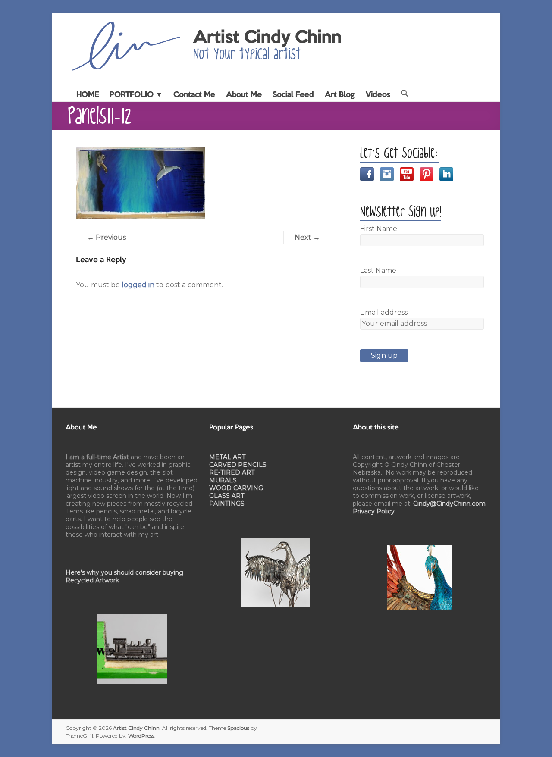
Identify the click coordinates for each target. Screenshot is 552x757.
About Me (244, 94)
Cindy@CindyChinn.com (449, 503)
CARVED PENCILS (238, 465)
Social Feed (293, 94)
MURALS (223, 480)
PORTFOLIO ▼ (136, 94)
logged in (138, 285)
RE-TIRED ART (231, 472)
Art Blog (340, 94)
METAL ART (227, 457)
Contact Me (194, 94)
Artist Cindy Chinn (267, 38)
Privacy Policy (374, 511)
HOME (87, 94)
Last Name (378, 270)
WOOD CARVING (236, 488)
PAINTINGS (227, 503)
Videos (378, 94)
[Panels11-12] (140, 152)
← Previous (106, 237)
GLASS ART (226, 496)
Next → (307, 237)
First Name (378, 229)
